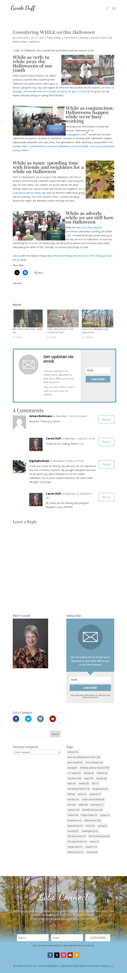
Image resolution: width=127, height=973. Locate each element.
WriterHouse (76, 852)
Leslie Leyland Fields (93, 799)
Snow (90, 825)
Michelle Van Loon (92, 809)
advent (73, 752)
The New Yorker (76, 836)
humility (73, 799)
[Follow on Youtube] (70, 955)
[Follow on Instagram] (63, 955)
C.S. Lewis (74, 773)
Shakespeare (75, 825)
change (88, 773)
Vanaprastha (75, 846)
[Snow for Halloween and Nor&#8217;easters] (97, 318)
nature (73, 815)
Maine (83, 804)
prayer (104, 815)
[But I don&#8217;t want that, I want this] (28, 318)
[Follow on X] (57, 955)
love (72, 804)
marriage (97, 804)
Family (57, 37)
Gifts (71, 794)
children (102, 773)
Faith (49, 37)
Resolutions (74, 820)
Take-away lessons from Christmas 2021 (60, 330)
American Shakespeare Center (84, 757)
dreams (101, 778)
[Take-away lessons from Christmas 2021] (63, 318)
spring (102, 825)
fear (95, 783)
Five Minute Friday (78, 788)
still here (78, 239)
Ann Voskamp (94, 762)
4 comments (70, 37)
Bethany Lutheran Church (93, 37)
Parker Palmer (89, 815)
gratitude (95, 794)
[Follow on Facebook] (50, 955)
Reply (106, 419)
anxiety (72, 767)
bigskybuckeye (39, 461)
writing (92, 852)
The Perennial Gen (99, 836)
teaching (73, 831)
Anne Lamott (75, 762)
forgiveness (100, 788)
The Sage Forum (77, 841)
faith (72, 783)
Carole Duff (22, 37)
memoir (73, 809)
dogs (88, 778)
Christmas (74, 778)
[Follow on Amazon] (76, 955)
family (84, 783)
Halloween (34, 41)
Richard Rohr (93, 820)
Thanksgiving (90, 831)
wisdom (91, 846)
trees (94, 841)
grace (82, 794)
